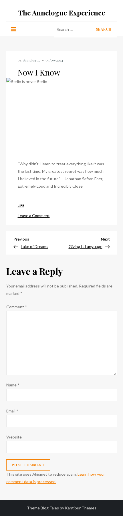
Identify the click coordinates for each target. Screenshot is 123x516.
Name (12, 384)
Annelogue (32, 60)
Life (21, 205)
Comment (16, 306)
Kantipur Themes (80, 507)
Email (12, 410)
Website (14, 436)
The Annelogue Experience (61, 12)
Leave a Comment (34, 215)
